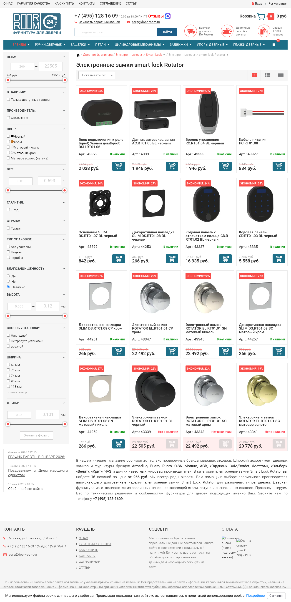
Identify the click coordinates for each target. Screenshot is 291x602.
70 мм (15, 370)
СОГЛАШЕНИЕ (110, 3)
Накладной (19, 335)
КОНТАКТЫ (86, 3)
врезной (17, 346)
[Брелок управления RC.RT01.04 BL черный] (208, 113)
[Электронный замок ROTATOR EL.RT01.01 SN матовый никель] (208, 298)
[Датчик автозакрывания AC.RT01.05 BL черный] (155, 113)
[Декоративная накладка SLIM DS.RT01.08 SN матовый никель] (102, 390)
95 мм (15, 381)
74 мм (15, 376)
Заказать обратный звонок (99, 22)
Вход (258, 3)
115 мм (16, 386)
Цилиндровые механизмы (138, 44)
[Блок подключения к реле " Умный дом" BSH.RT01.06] (102, 113)
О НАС (8, 3)
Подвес (16, 252)
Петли (100, 44)
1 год (14, 210)
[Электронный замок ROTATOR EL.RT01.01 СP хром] (155, 298)
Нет (14, 281)
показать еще (17, 392)
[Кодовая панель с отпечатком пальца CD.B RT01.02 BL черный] (208, 205)
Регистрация (278, 3)
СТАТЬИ (131, 3)
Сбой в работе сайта (25, 488)
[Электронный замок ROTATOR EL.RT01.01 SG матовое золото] (262, 390)
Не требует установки (27, 341)
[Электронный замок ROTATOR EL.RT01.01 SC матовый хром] (208, 390)
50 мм (15, 365)
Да (13, 276)
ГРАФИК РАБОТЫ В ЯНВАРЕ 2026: (36, 457)
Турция (16, 228)
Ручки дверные (48, 44)
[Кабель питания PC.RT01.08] (262, 113)
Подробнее (255, 595)
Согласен (276, 595)
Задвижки (179, 44)
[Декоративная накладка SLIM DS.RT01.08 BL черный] (155, 205)
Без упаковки (21, 247)
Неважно (18, 287)
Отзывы (156, 16)
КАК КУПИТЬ (64, 3)
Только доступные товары (30, 99)
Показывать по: (94, 75)
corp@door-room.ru (146, 22)
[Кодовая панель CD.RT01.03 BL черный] (262, 205)
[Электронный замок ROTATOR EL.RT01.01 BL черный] (155, 390)
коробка (17, 257)
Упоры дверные (210, 44)
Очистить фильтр (36, 435)
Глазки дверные (247, 44)
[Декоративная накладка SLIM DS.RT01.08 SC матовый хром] (262, 298)
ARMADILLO (19, 118)
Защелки (78, 44)
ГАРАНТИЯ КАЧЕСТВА (33, 3)
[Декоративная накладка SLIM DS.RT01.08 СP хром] (102, 298)
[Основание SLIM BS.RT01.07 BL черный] (102, 205)
